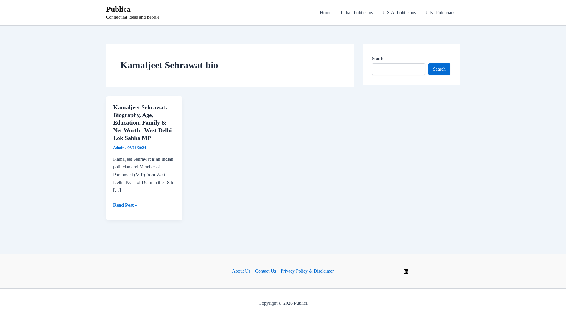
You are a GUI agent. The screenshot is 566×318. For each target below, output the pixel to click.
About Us (241, 271)
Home (325, 12)
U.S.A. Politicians (399, 12)
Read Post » (125, 205)
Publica (118, 9)
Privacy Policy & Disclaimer (307, 271)
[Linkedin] (406, 271)
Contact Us (265, 271)
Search (377, 59)
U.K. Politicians (440, 12)
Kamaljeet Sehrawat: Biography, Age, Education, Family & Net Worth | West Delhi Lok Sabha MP (142, 122)
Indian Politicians (357, 12)
